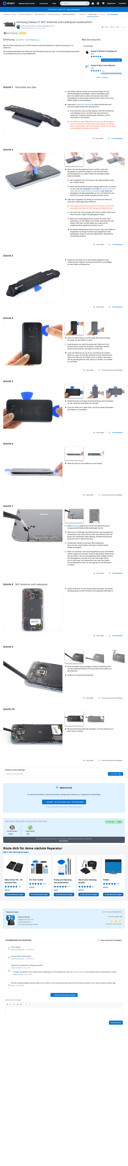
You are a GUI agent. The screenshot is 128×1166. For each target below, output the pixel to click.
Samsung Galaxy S (54, 14)
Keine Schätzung (12, 33)
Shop (54, 3)
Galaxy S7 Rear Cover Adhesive (103, 65)
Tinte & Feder (12, 912)
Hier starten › (64, 841)
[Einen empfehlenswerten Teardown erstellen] (116, 921)
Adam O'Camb (26, 26)
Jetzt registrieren (73, 9)
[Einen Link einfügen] (17, 1004)
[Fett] (7, 1004)
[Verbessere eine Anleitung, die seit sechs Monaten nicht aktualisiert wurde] (120, 921)
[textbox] (64, 1013)
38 (113, 27)
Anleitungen (93, 14)
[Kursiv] (10, 1004)
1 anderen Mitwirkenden (113, 912)
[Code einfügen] (14, 1004)
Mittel (24, 33)
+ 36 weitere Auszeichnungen (113, 924)
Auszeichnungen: (115, 916)
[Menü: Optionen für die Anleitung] (122, 14)
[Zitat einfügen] (21, 1004)
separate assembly (79, 972)
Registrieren (111, 3)
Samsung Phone (40, 14)
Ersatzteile (82, 14)
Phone (14, 14)
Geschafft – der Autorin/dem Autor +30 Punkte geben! (65, 802)
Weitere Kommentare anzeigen (65, 995)
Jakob (13, 985)
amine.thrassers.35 (17, 950)
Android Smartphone (25, 14)
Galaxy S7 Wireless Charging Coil (104, 51)
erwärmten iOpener (83, 104)
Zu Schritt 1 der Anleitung (27, 40)
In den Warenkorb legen (111, 60)
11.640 (106, 27)
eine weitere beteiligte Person (44, 26)
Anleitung (75, 526)
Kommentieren (116, 1023)
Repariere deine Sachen (27, 3)
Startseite (6, 14)
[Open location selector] (98, 3)
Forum (102, 14)
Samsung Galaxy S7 (69, 14)
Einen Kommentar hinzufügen (110, 147)
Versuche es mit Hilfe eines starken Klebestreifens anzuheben (92, 190)
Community (44, 3)
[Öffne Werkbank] (93, 3)
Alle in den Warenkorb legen (16, 852)
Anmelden (122, 3)
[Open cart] (103, 3)
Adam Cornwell (16, 968)
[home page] (9, 3)
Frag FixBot (99, 138)
